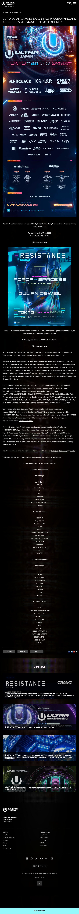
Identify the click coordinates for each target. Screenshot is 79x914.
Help (4, 845)
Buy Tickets (39, 911)
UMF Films (43, 840)
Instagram (54, 451)
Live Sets (6, 835)
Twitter (72, 451)
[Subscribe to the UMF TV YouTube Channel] (41, 858)
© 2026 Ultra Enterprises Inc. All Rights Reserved (39, 873)
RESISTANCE (44, 837)
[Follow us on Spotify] (52, 858)
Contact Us (7, 848)
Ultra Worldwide (45, 832)
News (5, 843)
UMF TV (42, 843)
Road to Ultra (44, 835)
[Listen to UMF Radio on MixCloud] (46, 858)
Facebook (62, 451)
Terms (43, 877)
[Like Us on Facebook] (27, 858)
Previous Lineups (9, 837)
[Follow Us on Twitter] (36, 858)
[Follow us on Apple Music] (39, 866)
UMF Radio (43, 845)
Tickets (5, 832)
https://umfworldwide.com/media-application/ (44, 457)
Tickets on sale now (39, 346)
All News (22, 651)
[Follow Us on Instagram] (32, 858)
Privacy (36, 877)
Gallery (5, 840)
